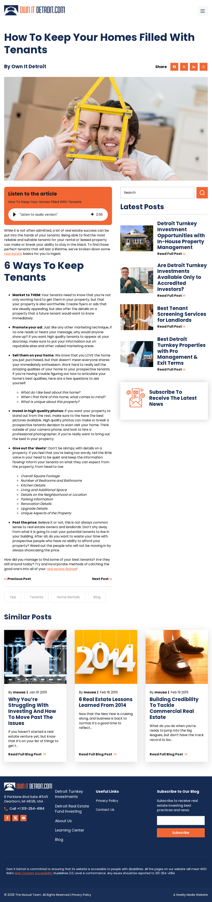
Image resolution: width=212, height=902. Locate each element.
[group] (58, 214)
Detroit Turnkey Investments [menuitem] (69, 794)
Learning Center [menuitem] (69, 830)
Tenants (36, 597)
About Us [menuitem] (63, 820)
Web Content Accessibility (33, 873)
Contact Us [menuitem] (105, 809)
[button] (14, 214)
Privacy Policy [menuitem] (107, 800)
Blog (96, 597)
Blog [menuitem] (59, 839)
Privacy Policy (81, 895)
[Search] (202, 192)
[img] (92, 214)
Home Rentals (68, 597)
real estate (13, 253)
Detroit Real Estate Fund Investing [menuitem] (72, 809)
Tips (13, 597)
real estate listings (61, 568)
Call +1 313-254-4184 (27, 808)
